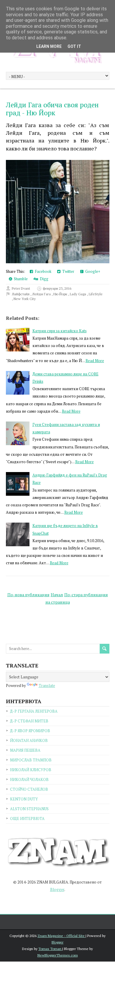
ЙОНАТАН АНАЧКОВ (29, 740)
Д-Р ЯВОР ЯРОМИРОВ (30, 730)
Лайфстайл (21, 294)
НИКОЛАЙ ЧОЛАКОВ (29, 779)
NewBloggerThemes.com (57, 955)
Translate (47, 685)
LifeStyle (96, 294)
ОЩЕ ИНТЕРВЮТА (27, 818)
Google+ (91, 271)
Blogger (57, 889)
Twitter (67, 271)
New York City (25, 298)
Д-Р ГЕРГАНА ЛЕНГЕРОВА (34, 711)
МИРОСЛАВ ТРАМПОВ (31, 760)
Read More (95, 360)
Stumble (20, 278)
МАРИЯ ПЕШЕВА (25, 750)
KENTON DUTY (24, 799)
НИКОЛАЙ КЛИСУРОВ (30, 769)
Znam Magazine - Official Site (61, 935)
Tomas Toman (50, 948)
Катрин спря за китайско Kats (59, 330)
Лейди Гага (42, 294)
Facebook (42, 271)
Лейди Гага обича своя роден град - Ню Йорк (52, 109)
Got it (74, 46)
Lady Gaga (78, 294)
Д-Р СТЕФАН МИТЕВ (29, 721)
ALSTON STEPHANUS (29, 808)
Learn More (49, 46)
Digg (43, 278)
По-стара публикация (86, 594)
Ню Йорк (60, 294)
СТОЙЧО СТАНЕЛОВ (29, 789)
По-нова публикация (28, 594)
